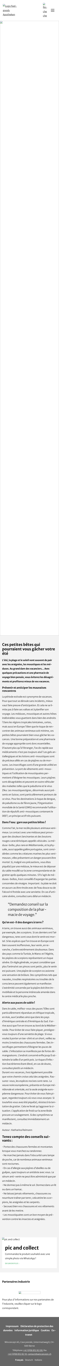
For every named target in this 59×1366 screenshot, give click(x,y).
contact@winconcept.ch (39, 1354)
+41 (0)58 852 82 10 (17, 1354)
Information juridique (26, 1330)
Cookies (45, 1330)
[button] (45, 10)
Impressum (12, 1326)
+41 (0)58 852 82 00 (33, 1350)
